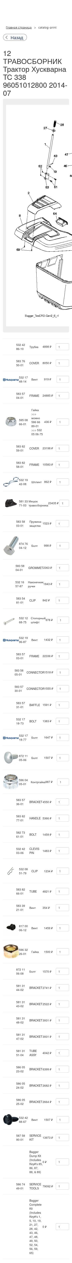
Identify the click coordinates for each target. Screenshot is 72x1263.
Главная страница (19, 28)
